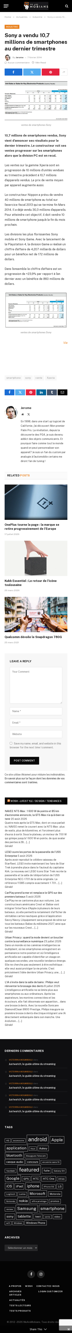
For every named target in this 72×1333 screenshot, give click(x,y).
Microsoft (37, 1193)
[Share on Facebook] (13, 72)
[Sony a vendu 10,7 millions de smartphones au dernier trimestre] (36, 100)
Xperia (51, 377)
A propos (15, 1286)
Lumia (22, 1194)
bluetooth (14, 1155)
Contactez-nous (48, 1286)
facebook (10, 1171)
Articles (15, 1294)
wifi (8, 1223)
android (37, 1139)
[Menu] (6, 6)
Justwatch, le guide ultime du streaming (32, 1064)
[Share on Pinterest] (50, 72)
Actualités (17, 1300)
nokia (23, 1201)
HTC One (48, 1178)
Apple (57, 1139)
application (16, 1148)
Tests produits (20, 1311)
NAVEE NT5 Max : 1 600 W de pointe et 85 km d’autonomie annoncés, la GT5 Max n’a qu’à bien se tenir (34, 815)
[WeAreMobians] (36, 6)
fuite (47, 1170)
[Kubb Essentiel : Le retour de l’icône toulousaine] (36, 558)
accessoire (18, 1140)
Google (12, 1178)
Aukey (43, 1148)
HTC (36, 1178)
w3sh (28, 1286)
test (38, 1216)
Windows (18, 1223)
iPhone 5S (49, 1187)
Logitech (10, 1194)
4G (7, 1140)
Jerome (19, 57)
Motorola (55, 1193)
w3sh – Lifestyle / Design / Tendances (36, 801)
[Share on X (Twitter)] (32, 72)
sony (28, 377)
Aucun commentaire (19, 62)
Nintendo (10, 1201)
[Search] (66, 6)
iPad (19, 1186)
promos (55, 1201)
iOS (9, 1186)
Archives (15, 1291)
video (57, 1216)
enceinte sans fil (50, 1162)
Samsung (26, 1208)
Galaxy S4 (59, 1171)
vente (38, 377)
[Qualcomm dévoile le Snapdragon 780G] (36, 614)
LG (59, 1186)
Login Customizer (50, 1291)
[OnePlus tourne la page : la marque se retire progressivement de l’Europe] (36, 502)
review (9, 1209)
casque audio (14, 1161)
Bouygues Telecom (36, 1156)
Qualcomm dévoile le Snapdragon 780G (33, 637)
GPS (26, 1178)
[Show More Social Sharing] (63, 72)
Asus (32, 1149)
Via (65, 343)
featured (29, 1170)
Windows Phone (35, 1222)
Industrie (12, 27)
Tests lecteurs (20, 1305)
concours (32, 1161)
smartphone (13, 377)
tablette (24, 1216)
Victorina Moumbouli (21, 1060)
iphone (33, 1186)
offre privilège (39, 1201)
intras (61, 1178)
